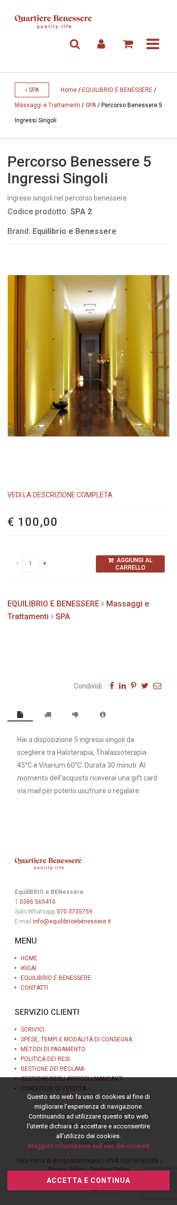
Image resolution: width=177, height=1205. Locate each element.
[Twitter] (144, 685)
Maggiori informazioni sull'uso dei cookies (88, 1145)
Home (68, 89)
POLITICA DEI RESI (45, 1059)
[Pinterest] (133, 685)
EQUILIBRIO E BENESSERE (117, 89)
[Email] (157, 685)
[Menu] (153, 44)
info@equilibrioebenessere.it (72, 921)
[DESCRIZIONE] (20, 715)
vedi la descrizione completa (60, 495)
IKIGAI (28, 968)
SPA (33, 89)
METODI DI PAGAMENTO (53, 1049)
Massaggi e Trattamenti (47, 105)
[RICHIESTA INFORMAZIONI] (103, 714)
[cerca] (74, 44)
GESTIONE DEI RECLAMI (53, 1068)
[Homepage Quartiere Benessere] (53, 22)
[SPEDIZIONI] (47, 714)
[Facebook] (112, 685)
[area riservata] (101, 44)
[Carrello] (127, 44)
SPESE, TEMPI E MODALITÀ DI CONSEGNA (76, 1039)
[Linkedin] (122, 685)
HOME (29, 958)
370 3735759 (74, 911)
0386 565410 (38, 901)
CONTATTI (34, 987)
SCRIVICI (32, 1029)
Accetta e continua (88, 1180)
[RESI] (75, 714)
